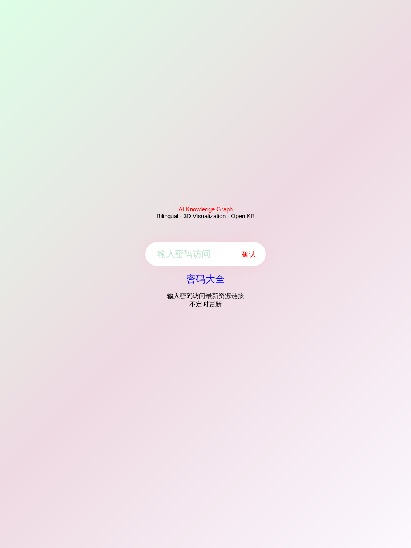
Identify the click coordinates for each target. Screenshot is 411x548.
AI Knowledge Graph (206, 209)
